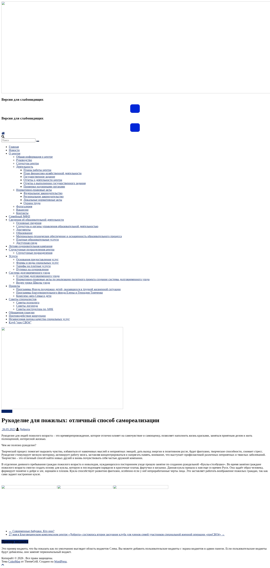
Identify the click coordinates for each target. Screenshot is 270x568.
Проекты (14, 285)
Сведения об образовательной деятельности (36, 219)
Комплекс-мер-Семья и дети (33, 295)
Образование (24, 232)
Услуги (13, 256)
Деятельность (24, 166)
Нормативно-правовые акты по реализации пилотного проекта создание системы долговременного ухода (83, 279)
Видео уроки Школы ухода (33, 282)
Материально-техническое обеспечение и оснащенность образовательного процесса (69, 236)
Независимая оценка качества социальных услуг (39, 319)
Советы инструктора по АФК (34, 309)
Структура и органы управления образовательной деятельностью (57, 226)
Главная (14, 146)
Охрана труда (32, 203)
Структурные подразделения (34, 252)
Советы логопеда (27, 305)
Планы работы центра (37, 170)
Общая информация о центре (34, 156)
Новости (14, 150)
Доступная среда (26, 242)
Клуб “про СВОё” (20, 322)
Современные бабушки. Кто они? (31, 531)
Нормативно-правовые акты (34, 189)
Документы (23, 229)
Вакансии (22, 209)
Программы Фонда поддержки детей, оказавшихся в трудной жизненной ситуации (68, 289)
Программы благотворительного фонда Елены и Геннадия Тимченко (59, 292)
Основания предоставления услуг (37, 259)
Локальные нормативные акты (43, 199)
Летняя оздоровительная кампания (30, 246)
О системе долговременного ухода (38, 276)
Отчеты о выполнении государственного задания (55, 183)
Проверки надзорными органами (44, 186)
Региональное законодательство (44, 196)
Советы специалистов (23, 299)
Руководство (24, 160)
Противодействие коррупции (27, 315)
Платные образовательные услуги (37, 239)
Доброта (24, 429)
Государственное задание (39, 176)
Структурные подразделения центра (31, 249)
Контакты (22, 213)
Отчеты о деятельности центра (43, 179)
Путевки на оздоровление (32, 269)
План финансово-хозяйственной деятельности (53, 173)
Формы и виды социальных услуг (37, 262)
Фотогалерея (24, 206)
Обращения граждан (22, 312)
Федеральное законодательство (43, 193)
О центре (14, 153)
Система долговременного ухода (29, 272)
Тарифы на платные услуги (33, 266)
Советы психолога (27, 302)
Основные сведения (28, 223)
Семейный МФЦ (19, 216)
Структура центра (27, 163)
